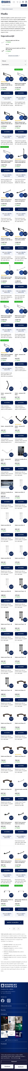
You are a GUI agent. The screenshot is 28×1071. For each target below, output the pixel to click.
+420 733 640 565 (7, 993)
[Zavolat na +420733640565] (17, 2)
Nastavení (14, 1061)
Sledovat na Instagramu (12, 1040)
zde (19, 1058)
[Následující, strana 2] (14, 928)
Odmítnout (7, 1066)
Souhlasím (20, 1067)
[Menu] (26, 2)
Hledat (24, 5)
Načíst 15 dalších (13, 922)
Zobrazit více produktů (13, 55)
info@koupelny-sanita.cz (9, 991)
